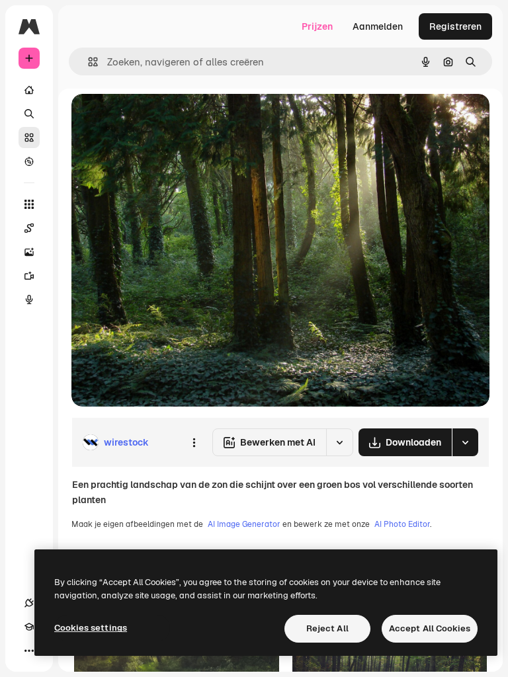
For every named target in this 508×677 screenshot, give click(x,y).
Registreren (455, 26)
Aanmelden (378, 26)
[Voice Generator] (29, 299)
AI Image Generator (244, 524)
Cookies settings (90, 627)
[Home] (29, 89)
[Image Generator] (29, 251)
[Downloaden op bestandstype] (465, 442)
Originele (158, 118)
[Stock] (29, 137)
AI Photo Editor (402, 524)
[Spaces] (29, 228)
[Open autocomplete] (87, 62)
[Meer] (29, 650)
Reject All (327, 628)
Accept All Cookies (429, 628)
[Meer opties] (194, 442)
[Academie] (29, 626)
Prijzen (317, 26)
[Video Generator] (29, 275)
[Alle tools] (29, 204)
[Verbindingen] (29, 603)
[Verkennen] (29, 161)
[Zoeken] (29, 113)
